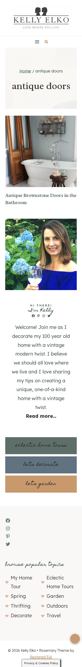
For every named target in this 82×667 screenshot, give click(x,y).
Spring (18, 596)
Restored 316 (41, 657)
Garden (55, 596)
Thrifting (20, 606)
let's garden (41, 484)
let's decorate (41, 464)
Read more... (41, 416)
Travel (54, 615)
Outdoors (57, 606)
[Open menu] (37, 41)
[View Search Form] (46, 42)
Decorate (21, 615)
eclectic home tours (41, 445)
